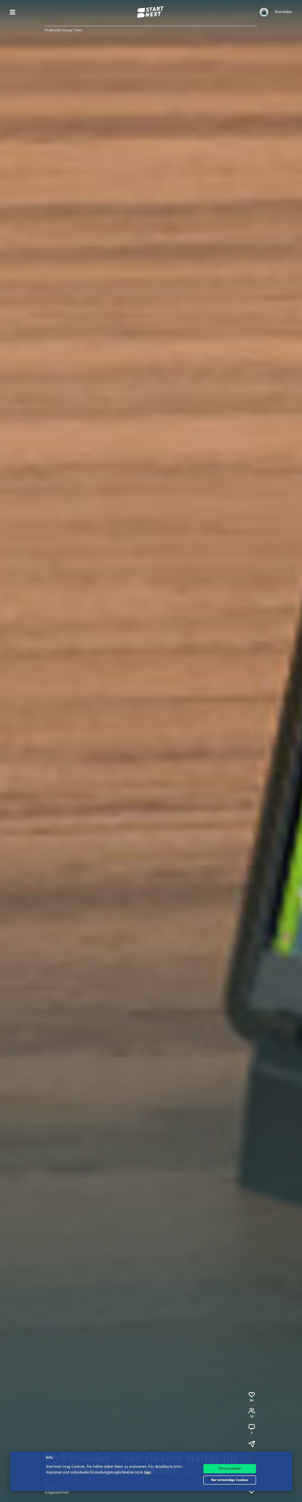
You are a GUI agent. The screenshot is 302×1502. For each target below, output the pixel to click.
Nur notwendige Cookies (229, 1480)
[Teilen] (251, 1444)
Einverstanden (230, 1468)
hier (147, 1473)
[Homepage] (151, 12)
